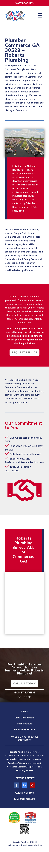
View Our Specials (24, 717)
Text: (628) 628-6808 (24, 799)
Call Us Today (24, 683)
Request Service (24, 352)
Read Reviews (24, 723)
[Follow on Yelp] (32, 785)
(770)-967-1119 (25, 793)
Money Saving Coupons (24, 695)
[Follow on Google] (24, 785)
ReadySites (36, 845)
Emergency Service (24, 729)
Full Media (24, 845)
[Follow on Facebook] (16, 785)
